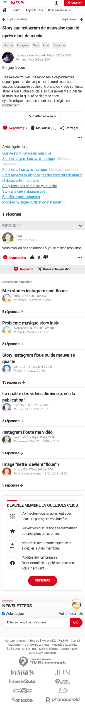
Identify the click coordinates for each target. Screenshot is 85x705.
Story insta (59, 45)
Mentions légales (48, 648)
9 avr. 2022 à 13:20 (39, 59)
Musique (8, 45)
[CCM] (17, 3)
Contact (75, 640)
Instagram (23, 45)
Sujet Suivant (70, 19)
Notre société (48, 640)
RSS (34, 648)
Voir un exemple (71, 613)
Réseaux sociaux (59, 10)
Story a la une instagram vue (23, 191)
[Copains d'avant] (22, 690)
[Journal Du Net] (63, 672)
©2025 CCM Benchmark (42, 652)
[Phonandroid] (63, 700)
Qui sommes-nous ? (16, 640)
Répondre (26, 269)
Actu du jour (14, 613)
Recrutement (15, 644)
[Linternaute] (22, 681)
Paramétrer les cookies (64, 644)
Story (36, 45)
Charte (26, 648)
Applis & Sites (34, 10)
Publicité (63, 640)
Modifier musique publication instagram (32, 202)
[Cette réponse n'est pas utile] (46, 257)
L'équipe (34, 640)
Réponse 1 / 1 (12, 225)
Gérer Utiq (14, 648)
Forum (16, 10)
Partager (72, 128)
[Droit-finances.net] (63, 682)
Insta (46, 45)
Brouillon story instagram (21, 197)
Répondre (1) (18, 128)
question (76, 2)
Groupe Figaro (69, 648)
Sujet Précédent (17, 19)
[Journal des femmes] (22, 673)
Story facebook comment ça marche (29, 186)
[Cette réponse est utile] (32, 257)
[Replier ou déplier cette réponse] (80, 225)
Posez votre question (57, 269)
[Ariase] (22, 699)
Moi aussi (46, 128)
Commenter (17, 257)
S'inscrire (42, 580)
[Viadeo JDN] (63, 690)
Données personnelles (37, 644)
